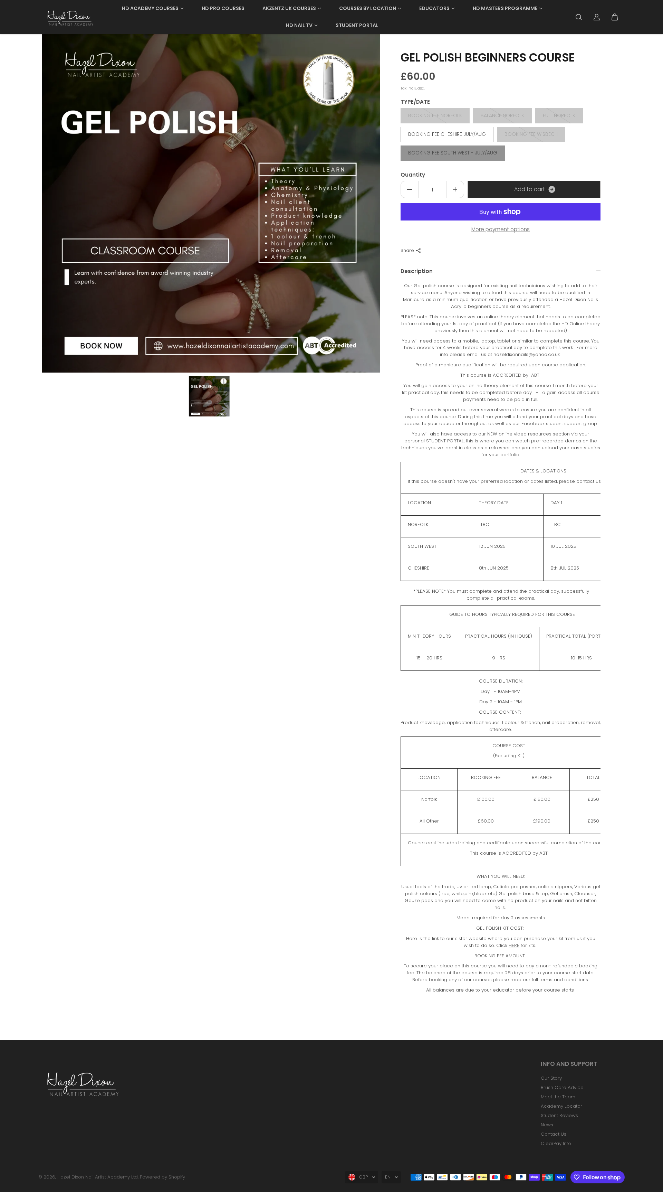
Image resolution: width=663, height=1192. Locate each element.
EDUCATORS (434, 8)
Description (417, 271)
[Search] (578, 17)
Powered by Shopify (162, 1177)
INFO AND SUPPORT (569, 1064)
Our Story (551, 1078)
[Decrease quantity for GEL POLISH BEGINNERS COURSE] (410, 189)
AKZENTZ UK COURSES (289, 8)
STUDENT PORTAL (357, 25)
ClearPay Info (556, 1143)
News (547, 1124)
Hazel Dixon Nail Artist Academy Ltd (97, 1177)
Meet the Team (558, 1097)
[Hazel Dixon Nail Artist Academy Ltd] (69, 17)
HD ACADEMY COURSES (150, 8)
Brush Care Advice (562, 1087)
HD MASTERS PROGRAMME (505, 8)
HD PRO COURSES (223, 8)
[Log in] (596, 17)
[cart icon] (614, 17)
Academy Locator (561, 1106)
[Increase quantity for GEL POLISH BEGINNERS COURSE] (455, 189)
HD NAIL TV (299, 25)
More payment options (500, 229)
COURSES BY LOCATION (367, 8)
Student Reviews (559, 1115)
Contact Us (553, 1134)
